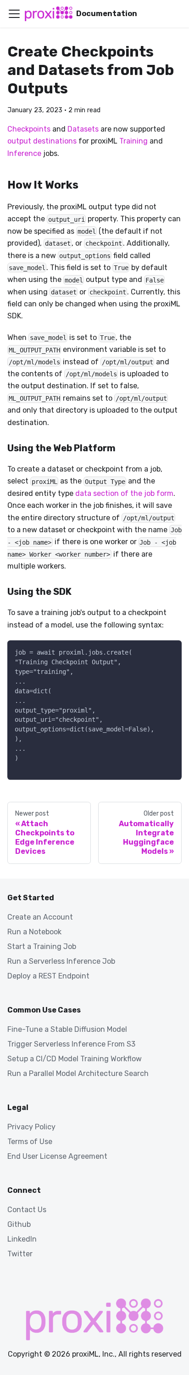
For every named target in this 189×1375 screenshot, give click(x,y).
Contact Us (26, 1209)
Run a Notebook (34, 931)
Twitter (20, 1253)
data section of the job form (124, 493)
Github (19, 1224)
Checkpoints (28, 129)
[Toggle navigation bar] (14, 14)
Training (133, 141)
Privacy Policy (31, 1126)
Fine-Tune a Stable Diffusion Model (67, 1029)
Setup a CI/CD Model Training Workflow (74, 1058)
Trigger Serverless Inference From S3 (71, 1044)
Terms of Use (29, 1141)
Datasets (83, 129)
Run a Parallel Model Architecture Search (78, 1073)
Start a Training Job (41, 946)
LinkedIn (22, 1239)
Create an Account (40, 917)
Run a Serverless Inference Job (61, 961)
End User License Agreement (57, 1156)
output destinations (42, 141)
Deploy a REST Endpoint (48, 976)
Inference (24, 153)
